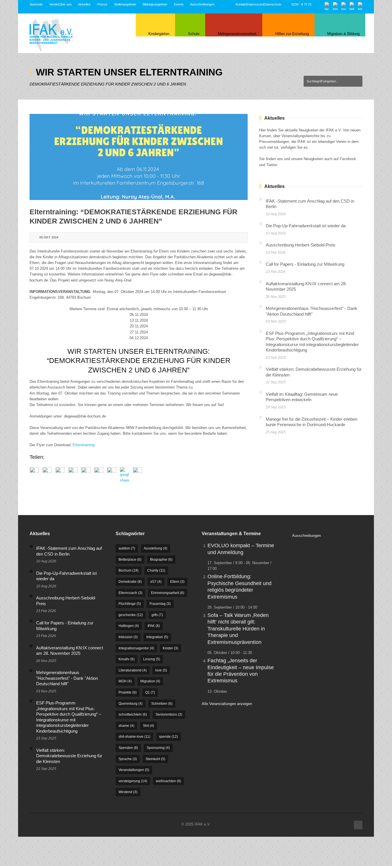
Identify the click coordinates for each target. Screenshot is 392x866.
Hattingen (129, 626)
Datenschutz (273, 4)
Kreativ (127, 659)
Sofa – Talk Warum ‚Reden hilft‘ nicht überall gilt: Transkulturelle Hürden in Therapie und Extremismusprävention (238, 628)
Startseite (36, 4)
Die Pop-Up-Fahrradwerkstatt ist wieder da (306, 225)
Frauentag (160, 604)
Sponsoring (158, 748)
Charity (156, 570)
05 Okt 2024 (48, 237)
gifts (157, 615)
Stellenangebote (125, 4)
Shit (148, 726)
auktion (127, 548)
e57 (156, 582)
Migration (150, 681)
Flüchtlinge (130, 604)
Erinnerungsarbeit (167, 593)
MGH (125, 681)
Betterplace (130, 560)
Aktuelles (84, 4)
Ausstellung (155, 548)
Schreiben (161, 704)
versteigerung (133, 781)
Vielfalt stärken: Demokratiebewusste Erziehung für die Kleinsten (69, 756)
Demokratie (130, 582)
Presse (102, 4)
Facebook (348, 159)
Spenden (128, 748)
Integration (157, 637)
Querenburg (131, 704)
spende (168, 737)
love (161, 670)
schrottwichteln (133, 714)
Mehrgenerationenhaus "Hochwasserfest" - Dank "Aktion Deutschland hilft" (67, 678)
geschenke (131, 615)
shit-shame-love (134, 737)
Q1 (150, 692)
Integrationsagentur (136, 648)
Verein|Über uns (60, 4)
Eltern (177, 582)
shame (126, 726)
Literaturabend (133, 670)
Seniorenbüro (169, 714)
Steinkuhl (155, 759)
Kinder (170, 648)
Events (179, 4)
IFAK (154, 626)
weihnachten (168, 781)
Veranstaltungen (134, 770)
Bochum (129, 570)
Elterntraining (83, 445)
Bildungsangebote (155, 4)
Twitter (271, 165)
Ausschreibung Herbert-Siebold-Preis (300, 244)
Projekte (128, 692)
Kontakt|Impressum (249, 4)
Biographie (161, 560)
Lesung (151, 659)
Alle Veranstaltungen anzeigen (227, 704)
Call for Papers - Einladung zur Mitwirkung (305, 264)
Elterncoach (130, 593)
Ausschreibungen (202, 4)
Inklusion (128, 637)
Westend (128, 792)
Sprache (128, 759)
